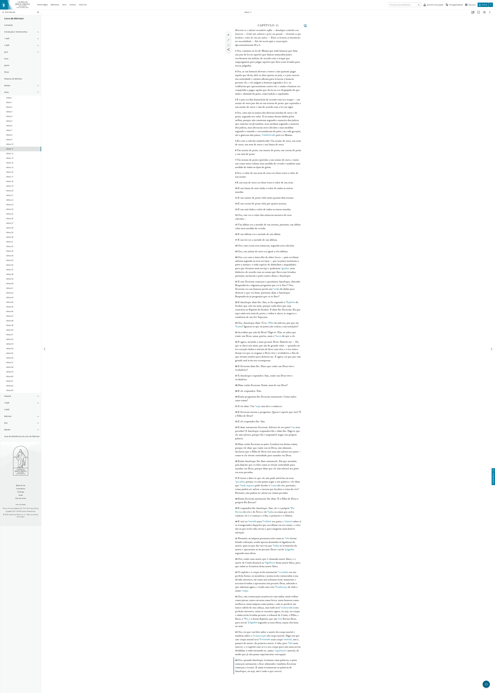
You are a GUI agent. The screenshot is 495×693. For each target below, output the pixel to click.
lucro (278, 336)
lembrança (281, 587)
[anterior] (44, 349)
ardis (276, 289)
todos (276, 545)
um (280, 619)
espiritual (280, 650)
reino (274, 485)
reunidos (283, 572)
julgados (289, 549)
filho (271, 323)
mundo (253, 521)
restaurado (287, 607)
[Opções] (489, 12)
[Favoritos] (478, 12)
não (287, 538)
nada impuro (247, 485)
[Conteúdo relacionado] (484, 12)
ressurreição (260, 635)
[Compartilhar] (228, 49)
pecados (240, 481)
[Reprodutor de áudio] (486, 684)
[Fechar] (228, 35)
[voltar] (3, 12)
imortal (288, 639)
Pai (246, 619)
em (293, 427)
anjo (258, 406)
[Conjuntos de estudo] (472, 12)
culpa (245, 590)
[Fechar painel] (38, 12)
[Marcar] (228, 40)
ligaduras (270, 562)
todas (271, 512)
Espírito (291, 302)
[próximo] (491, 349)
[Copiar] (228, 45)
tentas (239, 326)
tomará (288, 521)
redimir (267, 521)
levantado (265, 639)
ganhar (285, 268)
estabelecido (268, 135)
